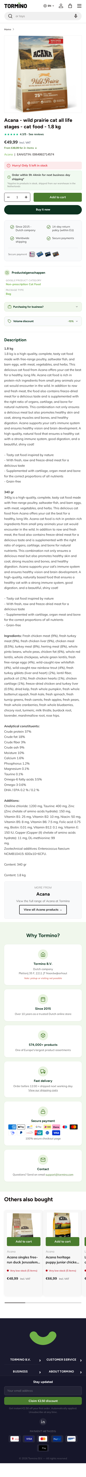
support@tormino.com (59, 1174)
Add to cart (58, 197)
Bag (8, 293)
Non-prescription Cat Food (23, 284)
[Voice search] (75, 16)
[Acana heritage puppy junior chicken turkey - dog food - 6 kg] (62, 1229)
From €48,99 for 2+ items (19, 147)
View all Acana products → (43, 909)
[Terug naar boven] (43, 1337)
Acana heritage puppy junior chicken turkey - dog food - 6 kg (62, 1264)
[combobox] (43, 16)
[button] (70, 5)
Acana (8, 154)
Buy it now (43, 209)
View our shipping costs (43, 1090)
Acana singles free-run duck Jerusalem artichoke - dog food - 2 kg (23, 1264)
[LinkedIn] (43, 1421)
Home (7, 29)
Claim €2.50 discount (43, 1401)
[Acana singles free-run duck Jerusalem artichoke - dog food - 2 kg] (23, 1229)
